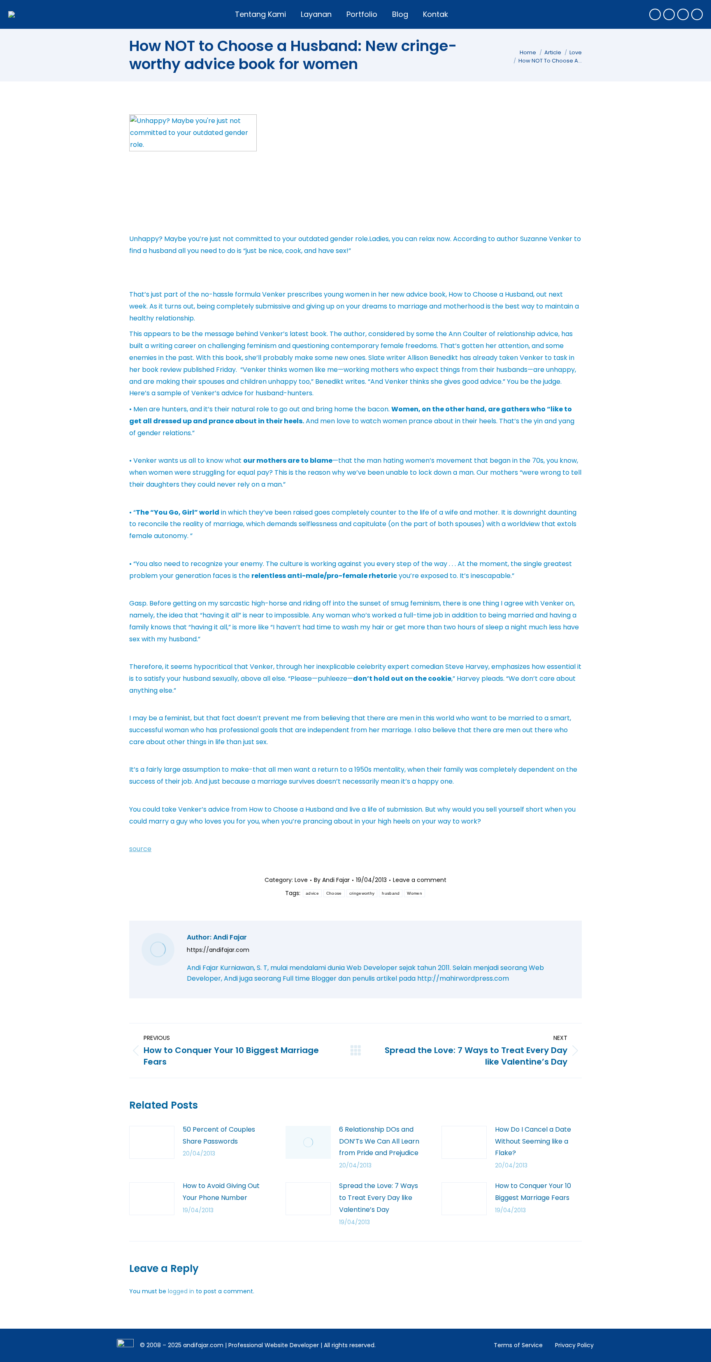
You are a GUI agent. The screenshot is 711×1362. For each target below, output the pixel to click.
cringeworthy (362, 893)
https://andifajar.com (218, 950)
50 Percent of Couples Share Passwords (219, 1135)
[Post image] (151, 1142)
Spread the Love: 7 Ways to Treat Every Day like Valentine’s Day (378, 1197)
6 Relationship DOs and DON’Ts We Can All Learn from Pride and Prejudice (379, 1141)
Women (414, 893)
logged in (181, 1291)
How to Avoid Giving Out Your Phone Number (221, 1191)
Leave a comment (419, 880)
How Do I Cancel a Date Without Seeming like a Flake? (533, 1141)
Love (301, 880)
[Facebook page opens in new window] (655, 14)
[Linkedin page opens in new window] (697, 14)
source (140, 849)
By (332, 880)
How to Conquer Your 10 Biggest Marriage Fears (533, 1191)
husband (391, 893)
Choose (334, 893)
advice (312, 893)
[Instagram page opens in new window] (683, 14)
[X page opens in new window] (669, 14)
